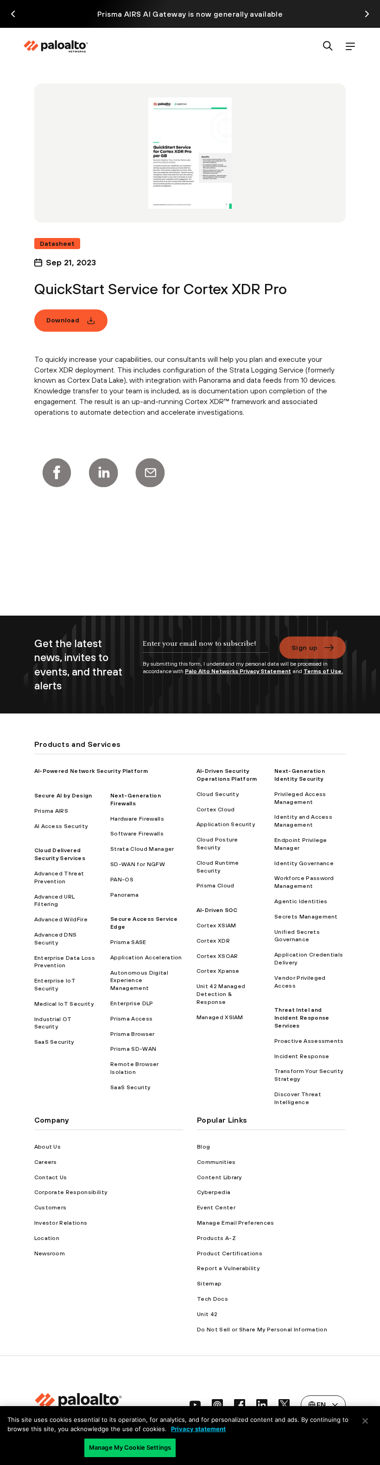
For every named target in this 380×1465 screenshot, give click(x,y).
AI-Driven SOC (217, 910)
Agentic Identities (301, 901)
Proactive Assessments (309, 1041)
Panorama (124, 895)
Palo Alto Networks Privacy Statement (238, 671)
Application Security (225, 824)
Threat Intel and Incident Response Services (301, 1018)
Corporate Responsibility (71, 1192)
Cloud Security (217, 794)
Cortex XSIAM (216, 925)
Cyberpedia (213, 1192)
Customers (50, 1207)
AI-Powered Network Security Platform (91, 771)
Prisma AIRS (51, 811)
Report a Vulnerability (228, 1268)
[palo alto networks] (55, 46)
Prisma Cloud (215, 885)
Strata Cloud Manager (142, 849)
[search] (328, 46)
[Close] (365, 1421)
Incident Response (301, 1056)
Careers (45, 1162)
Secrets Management (306, 916)
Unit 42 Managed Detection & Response (221, 994)
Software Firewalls (137, 833)
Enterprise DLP (131, 1003)
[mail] (150, 473)
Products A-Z (216, 1238)
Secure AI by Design (63, 795)
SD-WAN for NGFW (137, 864)
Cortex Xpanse (218, 971)
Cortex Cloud (215, 809)
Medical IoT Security (64, 1004)
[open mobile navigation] (350, 46)
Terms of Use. (323, 671)
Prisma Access (131, 1018)
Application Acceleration (146, 957)
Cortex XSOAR (217, 956)
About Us (47, 1147)
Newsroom (49, 1253)
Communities (216, 1162)
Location (47, 1238)
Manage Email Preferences (235, 1223)
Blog (203, 1147)
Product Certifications (229, 1253)
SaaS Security (54, 1042)
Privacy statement (198, 1429)
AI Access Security (61, 826)
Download (63, 320)
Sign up (304, 647)
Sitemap (209, 1283)
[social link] (195, 1404)
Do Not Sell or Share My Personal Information (262, 1329)
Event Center (216, 1207)
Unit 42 (207, 1314)
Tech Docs (212, 1299)
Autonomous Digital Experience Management (139, 981)
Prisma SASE (128, 942)
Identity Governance (304, 863)
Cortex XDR (213, 941)
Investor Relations (61, 1223)
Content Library (219, 1177)
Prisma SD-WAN (133, 1049)
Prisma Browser (132, 1034)
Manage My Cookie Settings (130, 1447)
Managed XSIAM (219, 1017)
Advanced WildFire (61, 919)
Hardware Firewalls (137, 819)
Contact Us (50, 1177)
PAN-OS (121, 879)
